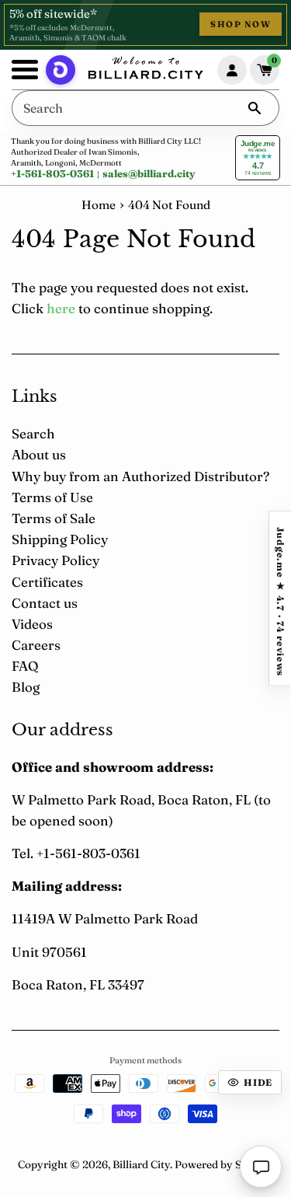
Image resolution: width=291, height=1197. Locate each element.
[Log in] (232, 70)
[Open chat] (261, 1167)
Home (98, 204)
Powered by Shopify (224, 1164)
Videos (32, 624)
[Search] (254, 108)
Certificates (47, 582)
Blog (26, 687)
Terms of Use (52, 497)
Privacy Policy (55, 560)
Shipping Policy (60, 539)
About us (39, 454)
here (61, 308)
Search (33, 433)
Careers (36, 645)
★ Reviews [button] (279, 598)
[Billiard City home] (146, 70)
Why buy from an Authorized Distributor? (140, 476)
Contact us (45, 603)
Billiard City (141, 1164)
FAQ (25, 666)
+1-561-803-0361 (52, 173)
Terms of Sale (53, 518)
